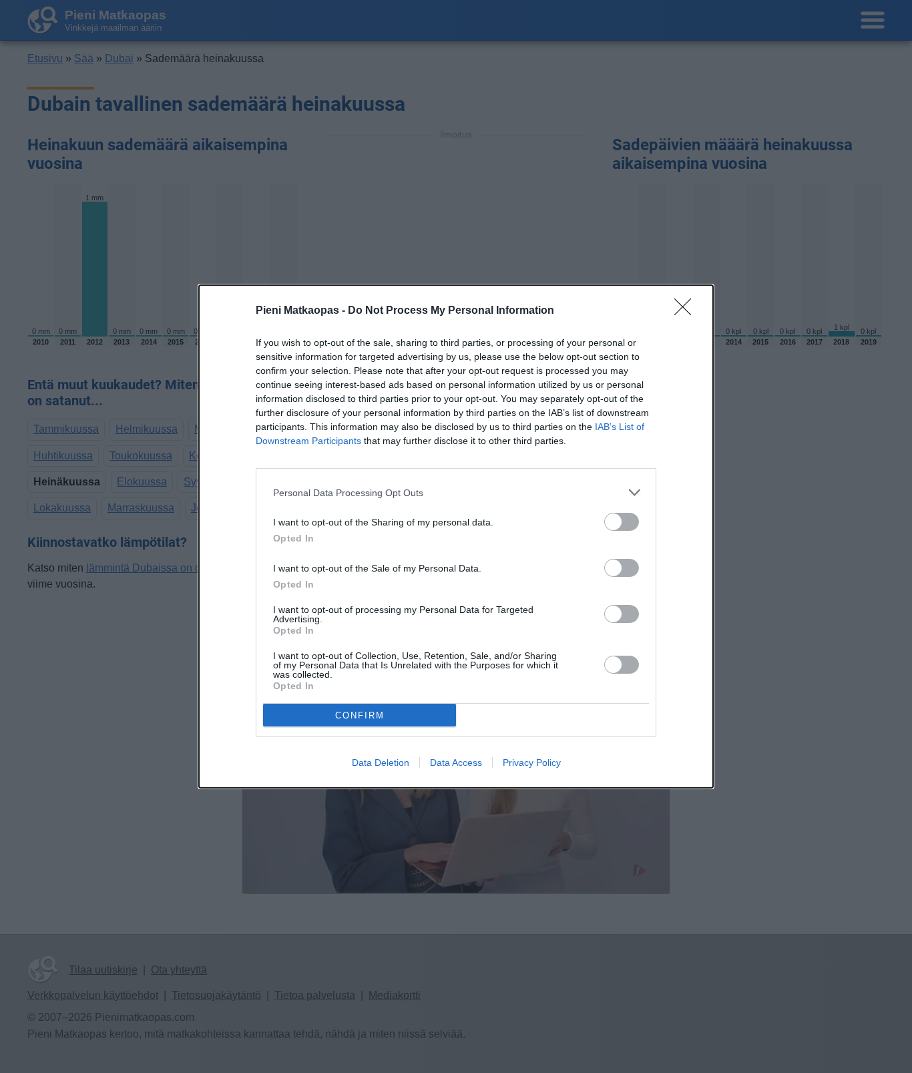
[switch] (621, 522)
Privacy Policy (532, 762)
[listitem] (456, 492)
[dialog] (456, 536)
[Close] (687, 311)
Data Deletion (380, 762)
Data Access (456, 762)
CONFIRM (360, 715)
